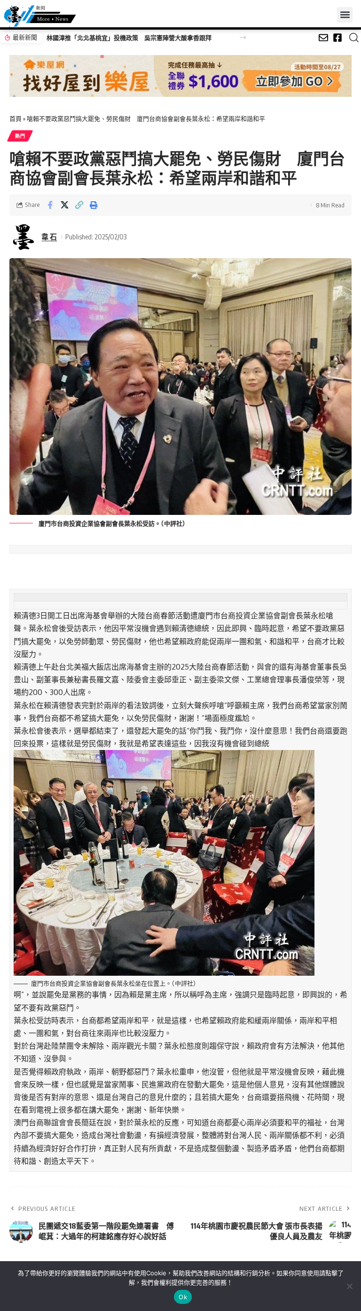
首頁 (15, 118)
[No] (349, 1286)
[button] (345, 15)
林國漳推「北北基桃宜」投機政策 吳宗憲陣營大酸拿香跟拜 (129, 37)
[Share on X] (64, 205)
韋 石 (49, 236)
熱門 (20, 136)
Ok (183, 1297)
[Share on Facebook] (49, 205)
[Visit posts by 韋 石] (23, 237)
